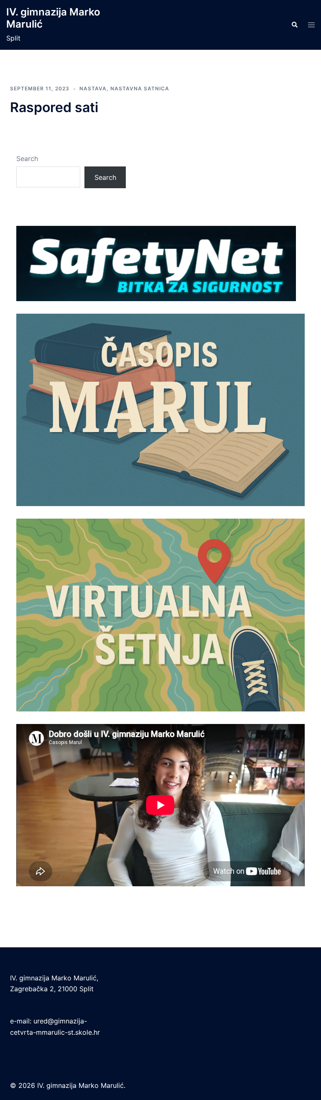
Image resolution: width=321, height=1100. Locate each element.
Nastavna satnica (139, 88)
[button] (294, 25)
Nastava (93, 88)
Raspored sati (54, 107)
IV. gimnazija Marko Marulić (53, 18)
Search (27, 158)
